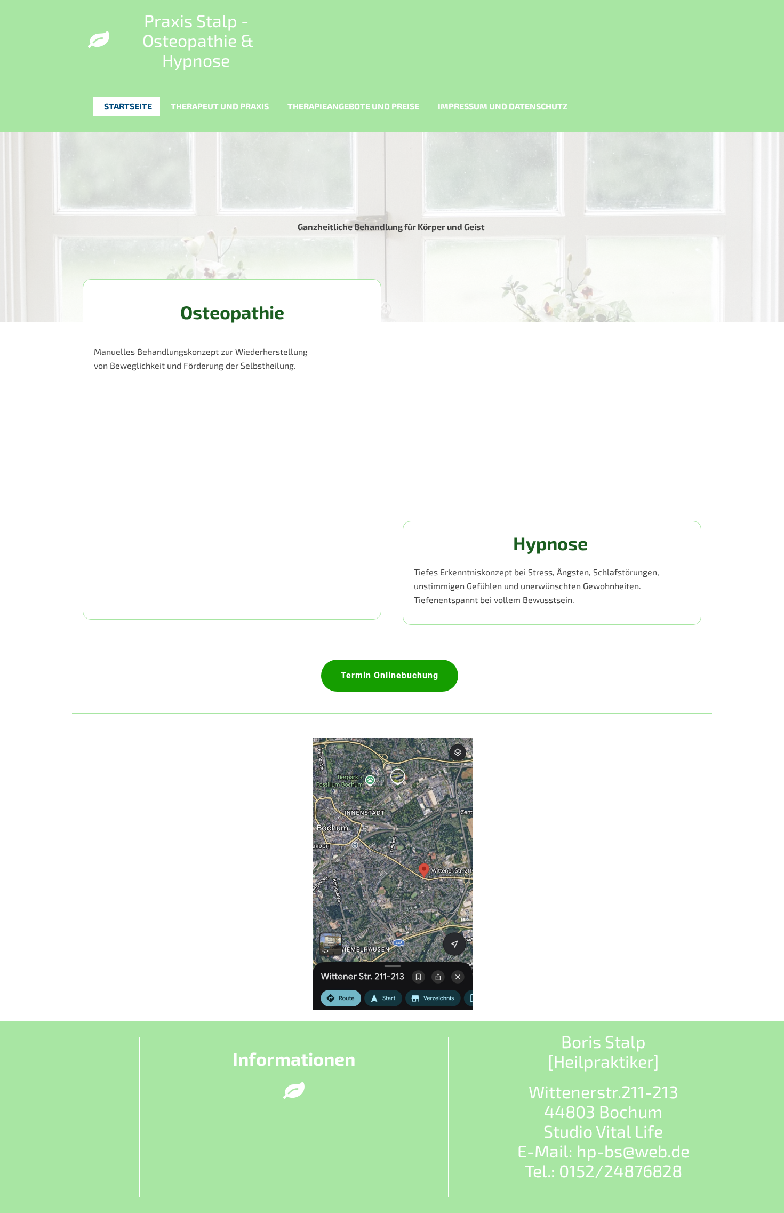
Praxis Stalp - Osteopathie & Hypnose (196, 40)
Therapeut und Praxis (220, 106)
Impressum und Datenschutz (502, 106)
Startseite (128, 106)
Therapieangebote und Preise (353, 106)
